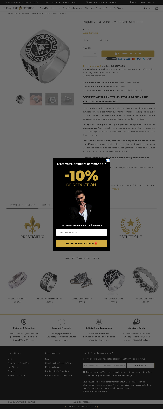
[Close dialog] (108, 160)
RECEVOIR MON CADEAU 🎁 (81, 243)
